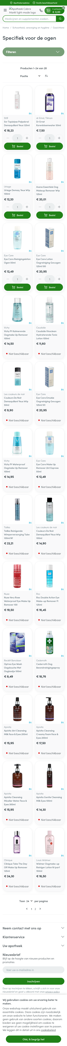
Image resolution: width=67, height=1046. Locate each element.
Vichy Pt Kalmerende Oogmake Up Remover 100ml (16, 334)
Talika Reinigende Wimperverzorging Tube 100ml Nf (17, 534)
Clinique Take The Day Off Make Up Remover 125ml (15, 867)
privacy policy (52, 991)
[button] (33, 51)
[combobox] (29, 18)
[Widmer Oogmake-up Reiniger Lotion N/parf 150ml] (49, 842)
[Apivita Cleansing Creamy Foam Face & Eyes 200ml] (49, 709)
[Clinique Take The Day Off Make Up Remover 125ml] (17, 842)
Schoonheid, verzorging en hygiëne (31, 27)
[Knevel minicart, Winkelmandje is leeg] (48, 10)
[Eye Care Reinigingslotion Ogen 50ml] (17, 237)
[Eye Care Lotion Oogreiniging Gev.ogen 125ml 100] (49, 237)
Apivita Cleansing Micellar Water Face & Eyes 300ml (15, 800)
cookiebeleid (48, 1030)
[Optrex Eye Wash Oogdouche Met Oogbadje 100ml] (17, 642)
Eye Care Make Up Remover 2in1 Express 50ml (47, 468)
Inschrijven (33, 981)
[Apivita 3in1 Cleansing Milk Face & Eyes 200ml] (17, 709)
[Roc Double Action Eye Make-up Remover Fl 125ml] (49, 576)
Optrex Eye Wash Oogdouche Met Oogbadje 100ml (13, 667)
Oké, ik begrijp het (33, 1039)
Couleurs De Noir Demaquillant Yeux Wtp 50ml (16, 401)
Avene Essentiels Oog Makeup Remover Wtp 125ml (48, 190)
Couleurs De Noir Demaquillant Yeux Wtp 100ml (48, 534)
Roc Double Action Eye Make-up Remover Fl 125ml (47, 601)
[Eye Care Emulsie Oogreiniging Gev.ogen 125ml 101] (49, 376)
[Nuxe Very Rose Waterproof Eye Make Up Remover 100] (17, 576)
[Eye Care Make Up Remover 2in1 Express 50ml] (49, 443)
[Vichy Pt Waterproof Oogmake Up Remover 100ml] (17, 443)
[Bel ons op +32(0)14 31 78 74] (41, 10)
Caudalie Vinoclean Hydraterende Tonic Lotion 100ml (46, 334)
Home (6, 27)
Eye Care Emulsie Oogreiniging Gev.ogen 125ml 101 (48, 401)
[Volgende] (39, 909)
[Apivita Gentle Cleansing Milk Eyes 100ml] (49, 776)
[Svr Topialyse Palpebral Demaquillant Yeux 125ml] (17, 100)
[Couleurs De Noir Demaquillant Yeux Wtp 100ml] (49, 509)
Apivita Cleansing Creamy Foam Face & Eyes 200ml (47, 734)
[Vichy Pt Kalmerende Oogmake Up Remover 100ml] (17, 310)
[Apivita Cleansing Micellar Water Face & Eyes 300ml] (17, 776)
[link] (27, 909)
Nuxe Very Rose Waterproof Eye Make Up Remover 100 (17, 601)
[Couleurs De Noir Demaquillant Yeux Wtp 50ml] (17, 376)
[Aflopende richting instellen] (46, 76)
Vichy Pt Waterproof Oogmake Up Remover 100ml (16, 468)
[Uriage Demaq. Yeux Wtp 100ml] (17, 169)
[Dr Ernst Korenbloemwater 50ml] (49, 100)
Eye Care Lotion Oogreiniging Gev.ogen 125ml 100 (48, 262)
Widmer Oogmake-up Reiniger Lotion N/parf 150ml (48, 867)
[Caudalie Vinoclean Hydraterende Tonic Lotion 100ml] (49, 310)
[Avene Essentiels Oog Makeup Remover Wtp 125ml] (49, 169)
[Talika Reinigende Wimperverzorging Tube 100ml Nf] (17, 509)
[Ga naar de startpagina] (23, 10)
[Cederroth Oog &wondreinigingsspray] (49, 642)
